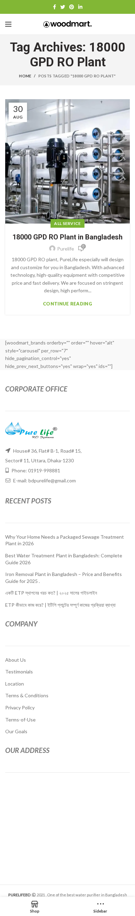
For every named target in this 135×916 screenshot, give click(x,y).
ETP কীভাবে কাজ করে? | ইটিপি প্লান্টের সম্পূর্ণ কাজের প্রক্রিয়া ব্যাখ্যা (60, 605)
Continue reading (67, 304)
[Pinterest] (71, 6)
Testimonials (19, 671)
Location (14, 684)
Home (25, 76)
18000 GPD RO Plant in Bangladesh (67, 237)
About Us (15, 660)
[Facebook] (54, 6)
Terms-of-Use (20, 720)
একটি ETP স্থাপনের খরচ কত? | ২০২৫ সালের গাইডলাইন (51, 593)
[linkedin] (80, 6)
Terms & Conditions (26, 695)
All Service (67, 223)
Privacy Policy (20, 707)
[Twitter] (62, 6)
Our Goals (16, 731)
